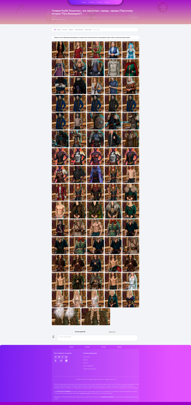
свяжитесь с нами (84, 393)
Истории (91, 2)
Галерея (71, 29)
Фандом (107, 2)
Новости (85, 363)
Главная (83, 2)
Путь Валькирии (79, 29)
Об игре (99, 2)
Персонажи (88, 29)
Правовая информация (89, 369)
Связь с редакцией (88, 366)
